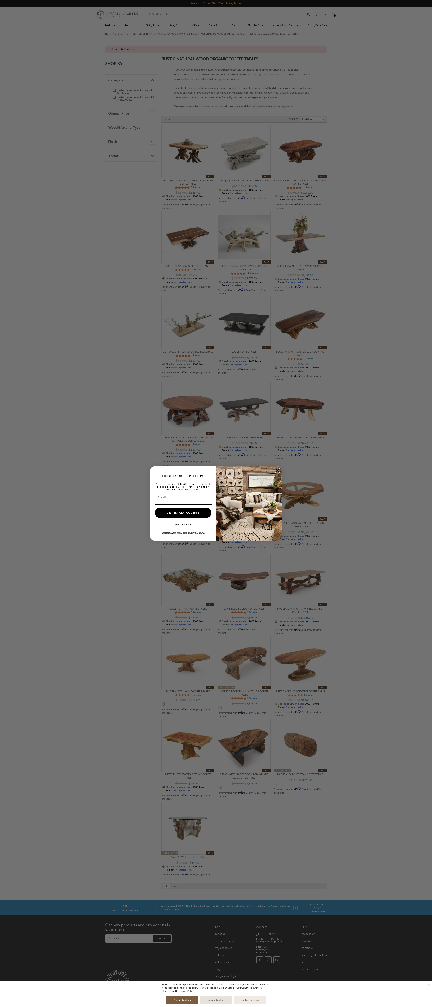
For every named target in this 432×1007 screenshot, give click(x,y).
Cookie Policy (186, 991)
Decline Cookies (216, 999)
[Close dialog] (277, 470)
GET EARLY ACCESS (183, 512)
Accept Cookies (182, 999)
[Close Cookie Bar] (429, 985)
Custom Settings (250, 999)
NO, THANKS (183, 524)
